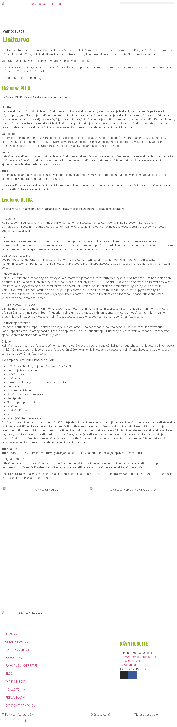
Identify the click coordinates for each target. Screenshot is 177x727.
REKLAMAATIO (15, 697)
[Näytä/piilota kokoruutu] (9, 720)
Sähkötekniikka (12, 274)
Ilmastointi (9, 218)
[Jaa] (16, 720)
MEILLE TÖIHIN (15, 689)
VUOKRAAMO (13, 657)
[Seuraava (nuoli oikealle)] (9, 725)
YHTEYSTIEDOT (15, 681)
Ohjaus (6, 341)
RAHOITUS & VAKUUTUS (21, 665)
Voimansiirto (10, 152)
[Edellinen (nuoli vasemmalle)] (3, 725)
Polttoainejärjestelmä (16, 323)
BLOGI (9, 673)
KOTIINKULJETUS (17, 649)
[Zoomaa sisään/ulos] (3, 720)
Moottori (7, 107)
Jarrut (6, 237)
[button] (147, 3)
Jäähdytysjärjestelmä (16, 255)
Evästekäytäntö (100, 714)
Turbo (6, 170)
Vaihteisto (8, 133)
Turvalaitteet (10, 449)
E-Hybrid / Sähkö (13, 459)
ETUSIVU (11, 633)
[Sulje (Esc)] (23, 720)
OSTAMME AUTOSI (17, 641)
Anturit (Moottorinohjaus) (18, 304)
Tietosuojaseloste (146, 714)
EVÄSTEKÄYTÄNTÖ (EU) (20, 705)
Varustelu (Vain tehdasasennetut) (23, 418)
